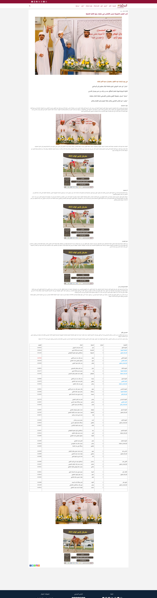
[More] (39, 565)
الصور (102, 6)
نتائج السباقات (96, 6)
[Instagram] (37, 565)
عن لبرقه (77, 6)
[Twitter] (32, 565)
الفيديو (105, 6)
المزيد (82, 6)
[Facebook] (30, 565)
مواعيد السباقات (89, 6)
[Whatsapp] (35, 565)
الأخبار (110, 6)
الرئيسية (114, 6)
